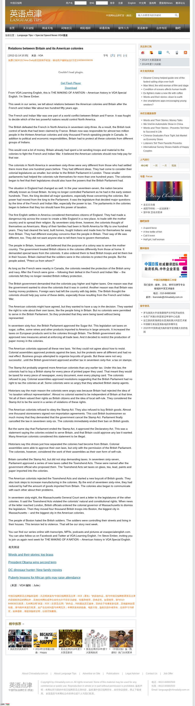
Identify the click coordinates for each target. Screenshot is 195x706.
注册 (120, 3)
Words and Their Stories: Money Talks (162, 120)
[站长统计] (5, 704)
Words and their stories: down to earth (162, 97)
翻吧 (178, 28)
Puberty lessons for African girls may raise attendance (44, 577)
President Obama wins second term (32, 562)
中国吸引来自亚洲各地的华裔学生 (160, 324)
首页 (12, 28)
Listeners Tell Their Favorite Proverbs (162, 143)
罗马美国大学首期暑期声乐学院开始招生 (164, 312)
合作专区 (161, 28)
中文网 (142, 3)
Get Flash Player (71, 83)
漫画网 (152, 3)
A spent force (150, 228)
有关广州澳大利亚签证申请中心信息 (161, 316)
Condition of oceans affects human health (164, 89)
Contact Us (151, 673)
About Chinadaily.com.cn (35, 673)
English (132, 3)
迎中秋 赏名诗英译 (152, 212)
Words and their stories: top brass (30, 554)
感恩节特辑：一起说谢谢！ (157, 208)
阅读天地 (47, 28)
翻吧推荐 (144, 221)
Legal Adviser (132, 673)
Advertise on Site (91, 673)
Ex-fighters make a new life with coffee (163, 93)
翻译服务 (144, 248)
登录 (112, 3)
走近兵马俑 (149, 204)
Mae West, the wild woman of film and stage (166, 85)
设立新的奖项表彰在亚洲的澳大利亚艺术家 (165, 320)
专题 (146, 176)
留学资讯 (144, 306)
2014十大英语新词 (151, 60)
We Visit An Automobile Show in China (163, 124)
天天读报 (28, 28)
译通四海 (104, 28)
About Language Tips (65, 673)
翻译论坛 (180, 3)
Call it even (149, 235)
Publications (112, 673)
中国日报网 (16, 3)
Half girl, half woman (154, 239)
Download (71, 87)
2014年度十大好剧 (151, 64)
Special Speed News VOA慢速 (51, 35)
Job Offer (168, 673)
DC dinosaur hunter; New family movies (35, 570)
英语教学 (142, 28)
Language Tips (25, 35)
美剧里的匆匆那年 (19, 649)
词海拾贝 (66, 28)
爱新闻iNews (166, 3)
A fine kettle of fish (152, 231)
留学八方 (123, 28)
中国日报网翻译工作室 (165, 280)
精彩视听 (85, 28)
